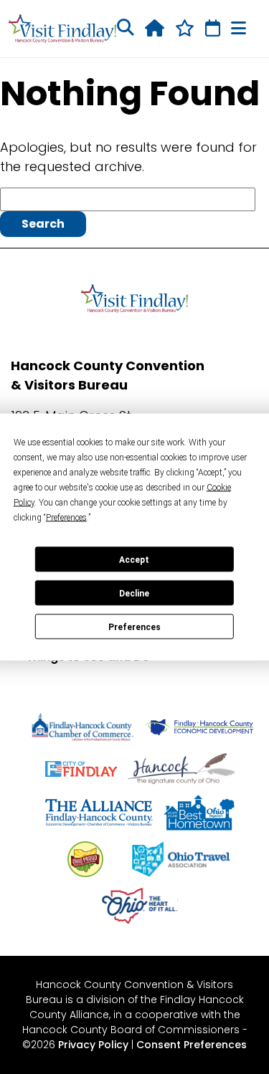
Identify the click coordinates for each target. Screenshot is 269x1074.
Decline (134, 593)
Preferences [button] (66, 518)
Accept (134, 559)
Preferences (134, 626)
